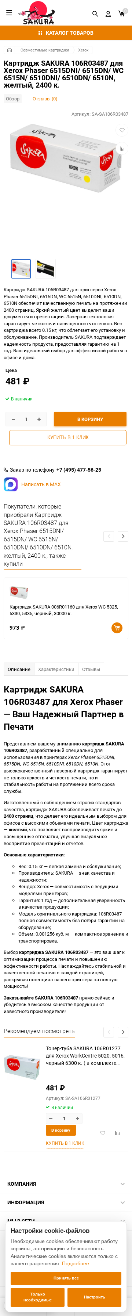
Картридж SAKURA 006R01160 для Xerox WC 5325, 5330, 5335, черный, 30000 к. (64, 610)
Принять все (66, 1278)
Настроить (94, 1297)
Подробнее (75, 1263)
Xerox (83, 50)
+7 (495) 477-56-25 (78, 469)
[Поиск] (95, 13)
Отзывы (91, 669)
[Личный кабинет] (108, 13)
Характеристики (56, 669)
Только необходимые (37, 1297)
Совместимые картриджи (45, 50)
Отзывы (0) (45, 98)
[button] (123, 536)
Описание (19, 669)
